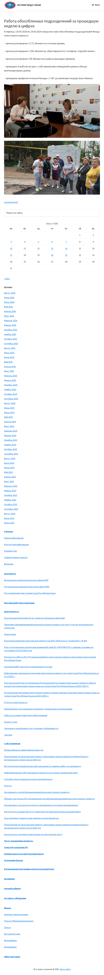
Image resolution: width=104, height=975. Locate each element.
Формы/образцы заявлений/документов (23, 750)
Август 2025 (9, 348)
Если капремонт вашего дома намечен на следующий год (31, 818)
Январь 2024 (10, 435)
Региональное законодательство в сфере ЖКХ (26, 586)
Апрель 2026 (10, 311)
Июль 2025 (9, 352)
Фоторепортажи (12, 934)
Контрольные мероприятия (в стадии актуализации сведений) (34, 618)
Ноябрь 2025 (10, 334)
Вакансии (8, 564)
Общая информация (13, 538)
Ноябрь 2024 (10, 389)
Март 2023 (9, 481)
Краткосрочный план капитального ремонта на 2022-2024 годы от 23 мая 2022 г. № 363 (45, 640)
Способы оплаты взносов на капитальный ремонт (28, 779)
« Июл (7, 278)
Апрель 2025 (10, 366)
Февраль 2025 (10, 375)
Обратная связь (12, 956)
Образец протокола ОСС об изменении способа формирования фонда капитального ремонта (49, 798)
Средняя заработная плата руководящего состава (28, 666)
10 (11, 248)
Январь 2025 (10, 380)
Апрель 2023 (10, 476)
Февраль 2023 (10, 486)
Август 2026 (9, 293)
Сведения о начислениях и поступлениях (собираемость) (31, 728)
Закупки (8, 734)
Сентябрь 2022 (11, 509)
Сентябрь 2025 (11, 343)
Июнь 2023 (9, 467)
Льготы (8, 785)
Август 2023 (9, 458)
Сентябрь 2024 (11, 398)
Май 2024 (8, 417)
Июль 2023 (9, 463)
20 (52, 255)
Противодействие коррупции (19, 602)
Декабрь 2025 (10, 329)
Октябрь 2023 (10, 449)
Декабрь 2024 (10, 385)
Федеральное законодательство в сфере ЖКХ (26, 580)
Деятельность (11, 611)
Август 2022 (9, 513)
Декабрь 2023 (10, 440)
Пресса (7, 927)
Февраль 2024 (10, 430)
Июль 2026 (9, 297)
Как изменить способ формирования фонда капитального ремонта (36, 792)
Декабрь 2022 (10, 495)
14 (66, 248)
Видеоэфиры (10, 940)
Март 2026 (9, 316)
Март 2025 (9, 371)
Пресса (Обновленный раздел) (18, 921)
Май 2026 (8, 306)
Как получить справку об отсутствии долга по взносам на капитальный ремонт (42, 811)
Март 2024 (9, 426)
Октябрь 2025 (10, 339)
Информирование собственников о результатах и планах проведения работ (41, 772)
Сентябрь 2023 (11, 453)
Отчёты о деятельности (15, 702)
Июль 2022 (9, 518)
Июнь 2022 (9, 522)
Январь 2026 (10, 325)
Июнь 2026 (9, 302)
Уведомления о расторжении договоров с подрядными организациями (38, 709)
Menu (97, 4)
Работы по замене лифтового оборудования (25, 715)
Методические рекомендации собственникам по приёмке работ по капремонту (42, 766)
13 (52, 248)
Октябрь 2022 (10, 504)
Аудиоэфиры (10, 947)
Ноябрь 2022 (10, 499)
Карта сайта (65, 969)
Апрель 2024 (10, 421)
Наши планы (10, 634)
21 (66, 255)
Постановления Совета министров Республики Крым (30, 593)
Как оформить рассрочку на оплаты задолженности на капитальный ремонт (41, 805)
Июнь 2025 (9, 357)
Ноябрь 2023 (10, 444)
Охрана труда (10, 721)
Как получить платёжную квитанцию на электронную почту (33, 834)
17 (11, 255)
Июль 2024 (9, 407)
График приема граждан (15, 557)
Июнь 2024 (9, 412)
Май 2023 (8, 472)
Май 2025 (8, 362)
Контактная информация (16, 544)
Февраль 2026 (10, 320)
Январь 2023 (10, 490)
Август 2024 (9, 403)
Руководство (10, 551)
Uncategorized (11, 202)
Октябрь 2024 (10, 394)
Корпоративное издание (16, 914)
